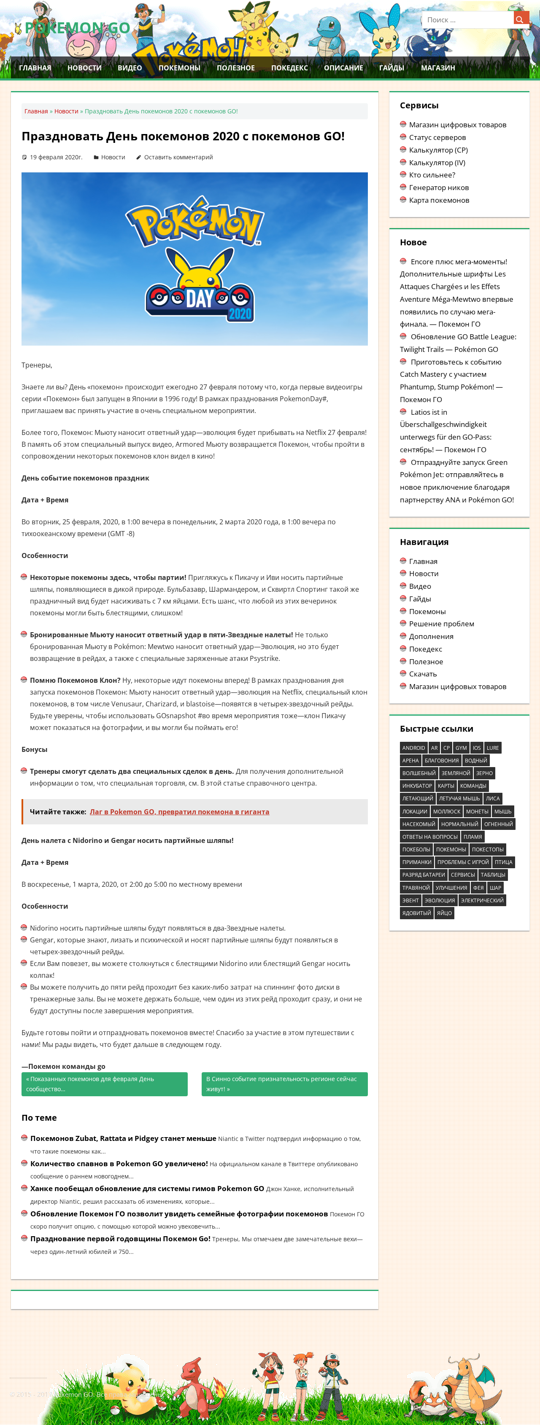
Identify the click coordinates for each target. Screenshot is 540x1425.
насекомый (418, 824)
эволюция (440, 900)
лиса (493, 798)
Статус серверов (437, 137)
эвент (410, 900)
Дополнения (431, 636)
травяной (416, 887)
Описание (343, 67)
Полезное (236, 67)
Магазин (438, 67)
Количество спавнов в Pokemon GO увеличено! (119, 1163)
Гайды (392, 67)
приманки (417, 862)
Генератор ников (439, 187)
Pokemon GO (77, 27)
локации (414, 811)
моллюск (446, 811)
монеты (477, 811)
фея (478, 887)
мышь (503, 811)
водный (476, 760)
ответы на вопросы (430, 836)
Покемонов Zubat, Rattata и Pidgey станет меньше (123, 1138)
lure (493, 747)
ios (477, 747)
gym (461, 747)
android (413, 747)
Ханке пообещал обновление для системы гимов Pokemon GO (147, 1188)
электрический (482, 900)
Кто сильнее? (432, 175)
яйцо (444, 913)
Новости (85, 67)
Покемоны (180, 67)
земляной (456, 773)
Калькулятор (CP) (438, 150)
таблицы (493, 874)
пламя (473, 836)
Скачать (423, 674)
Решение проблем (441, 623)
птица (504, 862)
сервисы (463, 874)
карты (446, 785)
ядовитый (416, 913)
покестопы (488, 849)
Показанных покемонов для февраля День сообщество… (90, 1084)
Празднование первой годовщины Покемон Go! (120, 1238)
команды (473, 785)
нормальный (459, 824)
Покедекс (289, 67)
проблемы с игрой (463, 862)
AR (434, 747)
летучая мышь (459, 798)
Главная (35, 67)
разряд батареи (423, 874)
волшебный (419, 773)
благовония (442, 760)
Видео (130, 67)
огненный (498, 824)
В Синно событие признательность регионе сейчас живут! (281, 1084)
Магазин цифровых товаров (458, 124)
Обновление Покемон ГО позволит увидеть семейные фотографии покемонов (179, 1213)
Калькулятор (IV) (437, 162)
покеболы (416, 849)
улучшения (451, 887)
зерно (484, 773)
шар (495, 887)
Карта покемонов (439, 200)
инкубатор (417, 785)
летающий (417, 798)
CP (446, 747)
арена (410, 760)
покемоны (451, 849)
